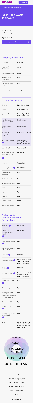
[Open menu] (30, 2)
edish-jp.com (21, 90)
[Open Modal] (3, 142)
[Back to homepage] (7, 2)
